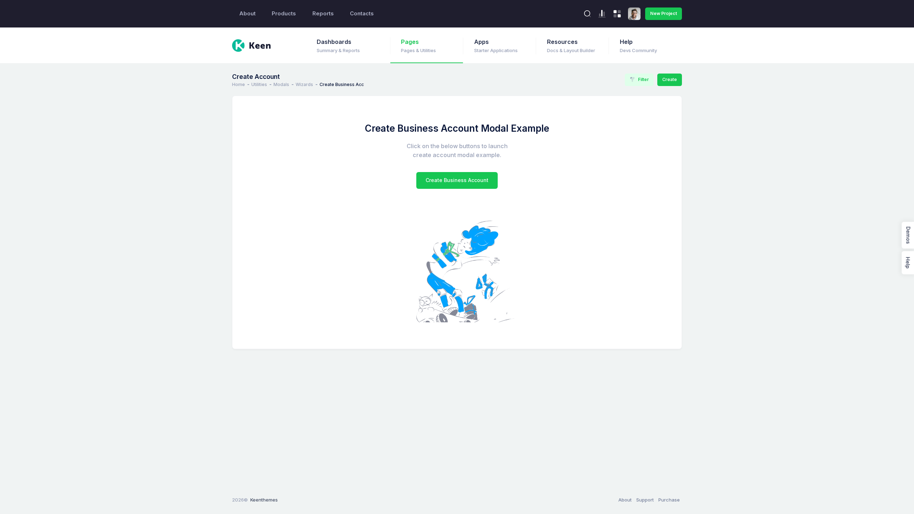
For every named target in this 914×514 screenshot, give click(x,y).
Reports (323, 13)
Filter (643, 79)
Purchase (669, 500)
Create (669, 79)
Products (284, 13)
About (247, 13)
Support (645, 500)
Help (908, 263)
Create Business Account (457, 180)
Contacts (362, 13)
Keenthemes (264, 500)
